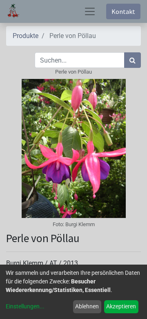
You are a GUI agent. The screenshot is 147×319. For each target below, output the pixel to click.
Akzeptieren (121, 306)
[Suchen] (132, 60)
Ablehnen (87, 306)
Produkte (25, 36)
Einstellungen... (25, 306)
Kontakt (123, 11)
